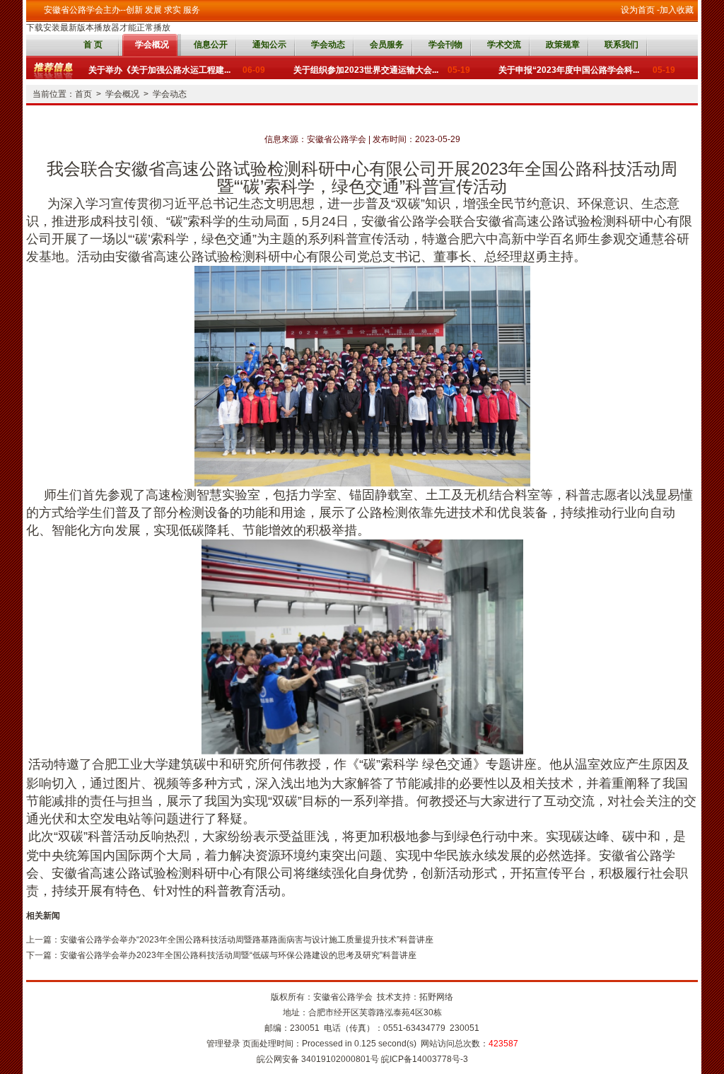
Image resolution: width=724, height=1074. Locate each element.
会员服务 (387, 44)
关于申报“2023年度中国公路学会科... (586, 68)
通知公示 (269, 44)
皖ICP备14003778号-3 (424, 1059)
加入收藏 (677, 10)
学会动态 (328, 44)
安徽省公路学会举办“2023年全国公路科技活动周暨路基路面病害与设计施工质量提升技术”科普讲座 (246, 940)
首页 (83, 94)
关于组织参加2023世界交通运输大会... (381, 68)
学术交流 (504, 44)
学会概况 (152, 44)
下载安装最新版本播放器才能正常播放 (98, 28)
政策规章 (563, 44)
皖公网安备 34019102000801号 (318, 1059)
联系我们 (621, 44)
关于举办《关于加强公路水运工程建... (176, 68)
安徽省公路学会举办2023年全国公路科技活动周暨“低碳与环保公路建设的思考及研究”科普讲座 (238, 955)
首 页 (93, 44)
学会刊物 (445, 44)
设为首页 (638, 10)
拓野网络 (436, 997)
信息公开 (211, 44)
